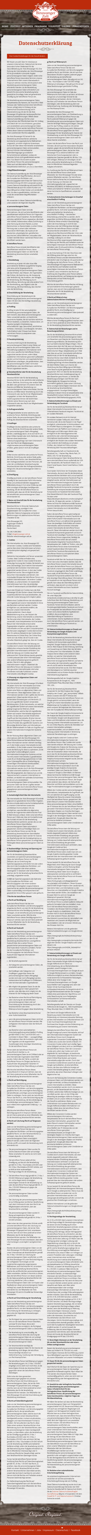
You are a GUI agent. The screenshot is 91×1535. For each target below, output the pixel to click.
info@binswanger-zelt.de (21, 534)
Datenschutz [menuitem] (62, 1529)
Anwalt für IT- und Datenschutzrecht (60, 1496)
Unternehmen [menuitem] (27, 1529)
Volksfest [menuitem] (54, 26)
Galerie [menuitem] (66, 26)
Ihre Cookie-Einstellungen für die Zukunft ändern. (27, 56)
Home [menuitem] (5, 26)
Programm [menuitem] (40, 26)
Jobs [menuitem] (38, 1529)
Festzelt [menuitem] (15, 26)
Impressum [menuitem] (48, 1529)
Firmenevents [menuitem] (81, 26)
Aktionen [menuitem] (27, 26)
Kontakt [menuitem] (15, 1529)
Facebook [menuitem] (75, 1529)
